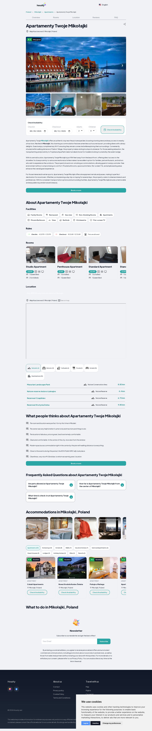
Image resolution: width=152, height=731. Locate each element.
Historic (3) (50, 368)
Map (87, 687)
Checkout (56, 127)
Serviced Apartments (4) (100, 548)
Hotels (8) (59, 548)
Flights (88, 690)
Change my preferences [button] (112, 723)
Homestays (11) (47, 548)
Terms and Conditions (61, 698)
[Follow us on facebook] (16, 689)
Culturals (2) (65, 368)
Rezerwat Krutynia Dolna (38, 405)
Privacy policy (58, 690)
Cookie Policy (58, 694)
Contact (56, 687)
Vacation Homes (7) (81, 548)
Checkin (31, 127)
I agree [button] (85, 723)
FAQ (116, 17)
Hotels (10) (93, 368)
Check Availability (114, 130)
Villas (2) (72, 553)
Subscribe (104, 641)
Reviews (96, 17)
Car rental (89, 694)
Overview (36, 17)
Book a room (76, 190)
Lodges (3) (46, 553)
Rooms (56, 17)
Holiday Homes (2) (60, 553)
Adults (79, 127)
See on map (65, 300)
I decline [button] (95, 723)
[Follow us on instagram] (10, 689)
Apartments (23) (33, 548)
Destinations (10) (37, 376)
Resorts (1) (81, 553)
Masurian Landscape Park (38, 384)
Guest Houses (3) (33, 553)
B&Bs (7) (69, 548)
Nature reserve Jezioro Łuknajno (41, 391)
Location (76, 17)
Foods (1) (79, 368)
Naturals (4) (35, 368)
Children (92, 127)
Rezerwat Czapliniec (36, 398)
